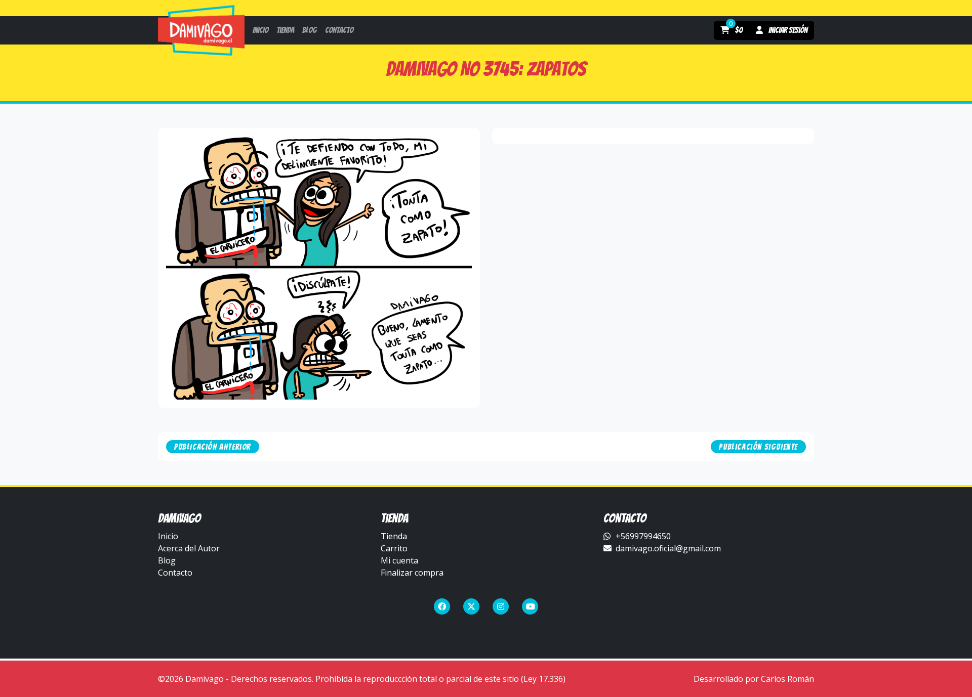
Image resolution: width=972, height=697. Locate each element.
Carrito (394, 548)
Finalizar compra (412, 572)
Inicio (168, 536)
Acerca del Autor (189, 548)
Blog (167, 560)
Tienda (394, 536)
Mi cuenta (399, 560)
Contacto (175, 572)
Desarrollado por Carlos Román (754, 678)
